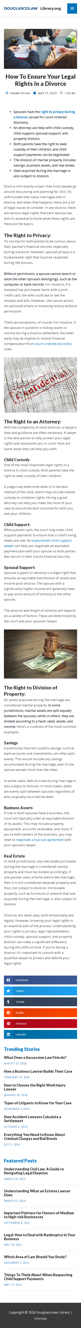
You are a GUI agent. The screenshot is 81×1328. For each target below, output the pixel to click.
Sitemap (40, 1318)
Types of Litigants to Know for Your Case (38, 1103)
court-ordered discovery (53, 343)
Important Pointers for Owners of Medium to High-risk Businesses (39, 1215)
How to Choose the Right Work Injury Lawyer (35, 1087)
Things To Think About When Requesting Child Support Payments (38, 1277)
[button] (40, 980)
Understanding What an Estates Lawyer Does (37, 1193)
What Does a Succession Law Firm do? (35, 1057)
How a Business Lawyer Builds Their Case (38, 1071)
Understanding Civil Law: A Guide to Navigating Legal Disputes (34, 1171)
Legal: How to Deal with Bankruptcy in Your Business (39, 1237)
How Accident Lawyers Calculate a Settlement (32, 1119)
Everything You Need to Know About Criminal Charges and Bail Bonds (34, 1136)
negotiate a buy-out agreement (40, 839)
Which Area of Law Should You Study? (35, 1257)
